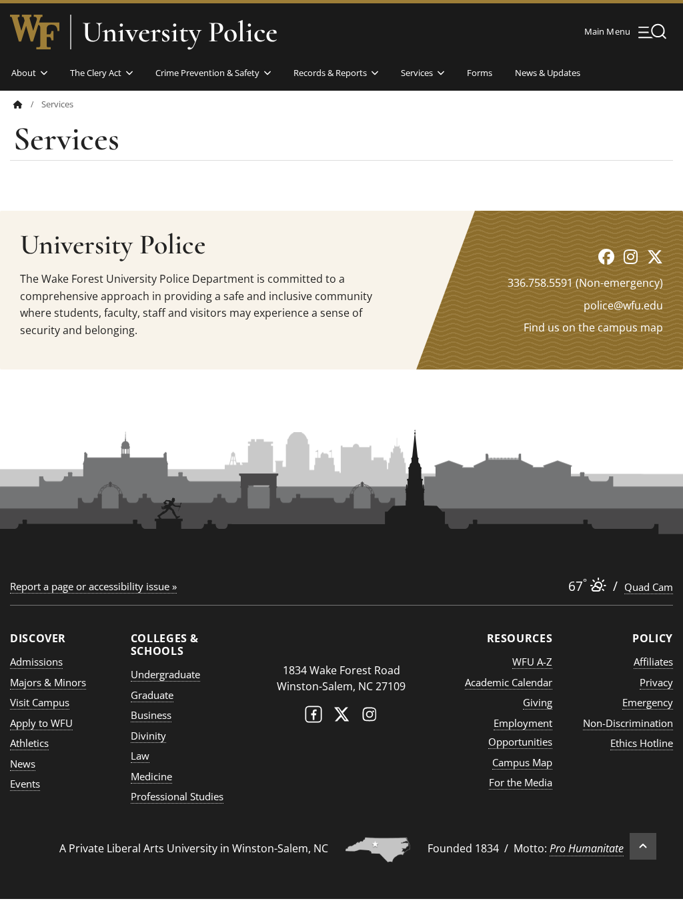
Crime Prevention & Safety (207, 73)
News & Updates (547, 73)
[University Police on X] (655, 256)
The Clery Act (95, 73)
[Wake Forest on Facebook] (313, 717)
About (23, 73)
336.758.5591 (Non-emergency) (585, 282)
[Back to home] (18, 104)
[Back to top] (643, 846)
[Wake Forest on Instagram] (369, 717)
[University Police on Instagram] (631, 256)
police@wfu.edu (623, 305)
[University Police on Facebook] (606, 256)
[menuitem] (27, 104)
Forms (479, 73)
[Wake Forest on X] (341, 717)
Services (417, 73)
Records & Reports (330, 73)
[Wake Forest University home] (34, 32)
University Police (179, 32)
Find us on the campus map (593, 327)
